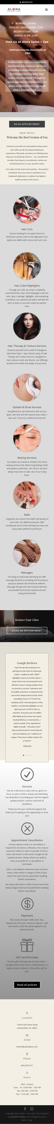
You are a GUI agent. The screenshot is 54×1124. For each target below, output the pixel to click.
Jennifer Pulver (18, 1116)
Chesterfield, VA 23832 (27, 1028)
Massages (27, 572)
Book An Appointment (27, 630)
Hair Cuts (27, 229)
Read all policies (27, 985)
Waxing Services (27, 457)
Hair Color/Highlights (27, 285)
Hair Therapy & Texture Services (27, 346)
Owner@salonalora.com (27, 1046)
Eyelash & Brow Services (27, 407)
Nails (27, 514)
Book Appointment (27, 124)
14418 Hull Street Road (27, 1024)
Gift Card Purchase (27, 957)
